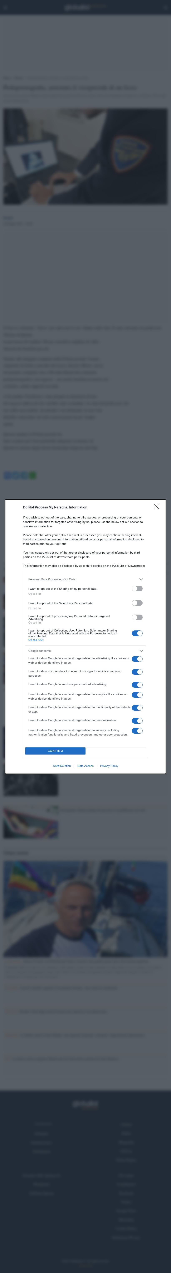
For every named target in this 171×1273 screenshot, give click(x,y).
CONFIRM (55, 750)
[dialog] (85, 636)
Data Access (85, 765)
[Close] (158, 508)
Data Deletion (62, 765)
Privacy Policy (109, 765)
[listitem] (85, 579)
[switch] (137, 588)
